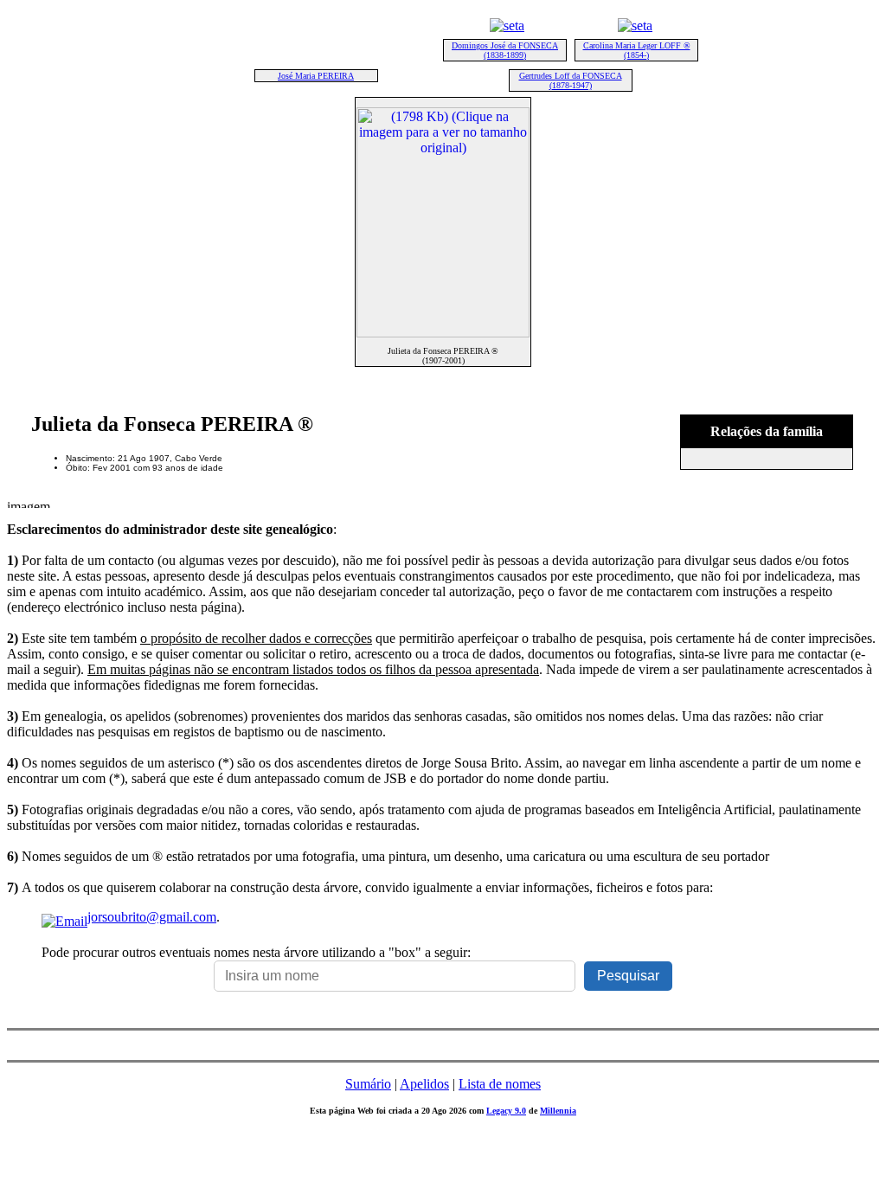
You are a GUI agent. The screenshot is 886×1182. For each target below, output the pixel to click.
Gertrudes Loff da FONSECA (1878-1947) (570, 80)
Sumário (368, 1083)
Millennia (558, 1110)
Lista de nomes (500, 1083)
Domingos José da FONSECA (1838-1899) (505, 50)
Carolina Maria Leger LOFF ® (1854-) (636, 50)
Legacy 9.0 (506, 1110)
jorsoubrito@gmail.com (151, 916)
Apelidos (424, 1083)
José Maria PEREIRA (316, 75)
